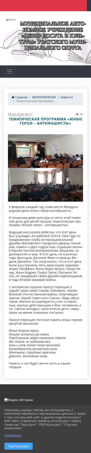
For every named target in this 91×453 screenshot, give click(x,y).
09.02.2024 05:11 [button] (20, 114)
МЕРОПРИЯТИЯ (44, 97)
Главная (21, 97)
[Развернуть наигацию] (10, 71)
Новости (66, 97)
